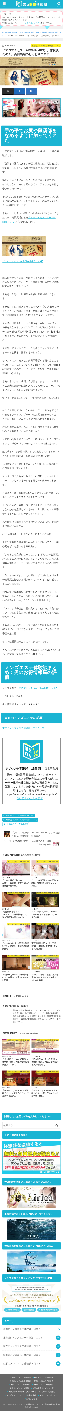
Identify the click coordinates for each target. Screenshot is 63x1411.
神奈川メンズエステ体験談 (20, 1381)
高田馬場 (24, 824)
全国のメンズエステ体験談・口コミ (22, 1329)
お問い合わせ (31, 1399)
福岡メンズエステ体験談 (19, 1388)
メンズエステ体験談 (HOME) (9, 32)
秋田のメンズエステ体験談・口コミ (22, 1354)
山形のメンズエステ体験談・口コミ (22, 1363)
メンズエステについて (15, 1395)
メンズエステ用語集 (47, 1392)
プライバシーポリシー (48, 1395)
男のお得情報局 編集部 (15, 1006)
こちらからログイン (32, 23)
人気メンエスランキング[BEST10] (22, 1392)
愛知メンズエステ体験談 (43, 1381)
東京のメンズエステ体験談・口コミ (29, 32)
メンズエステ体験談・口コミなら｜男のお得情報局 (37, 1404)
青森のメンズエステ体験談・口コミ (22, 1346)
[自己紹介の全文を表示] (44, 798)
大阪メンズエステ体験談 (20, 1385)
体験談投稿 (31, 1395)
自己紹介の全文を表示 (30, 798)
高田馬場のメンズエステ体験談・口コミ (21, 820)
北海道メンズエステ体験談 (20, 1377)
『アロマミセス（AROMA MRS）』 (21, 261)
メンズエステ (11, 824)
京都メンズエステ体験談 (43, 1385)
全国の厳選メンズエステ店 (42, 1388)
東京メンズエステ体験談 (43, 1377)
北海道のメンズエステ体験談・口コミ (23, 1337)
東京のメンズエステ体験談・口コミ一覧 (23, 728)
